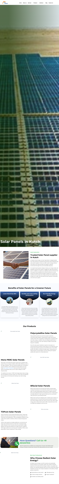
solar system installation (8, 368)
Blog (46, 2)
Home (20, 2)
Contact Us (51, 2)
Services (29, 2)
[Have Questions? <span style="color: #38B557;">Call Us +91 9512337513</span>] (17, 443)
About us (25, 2)
